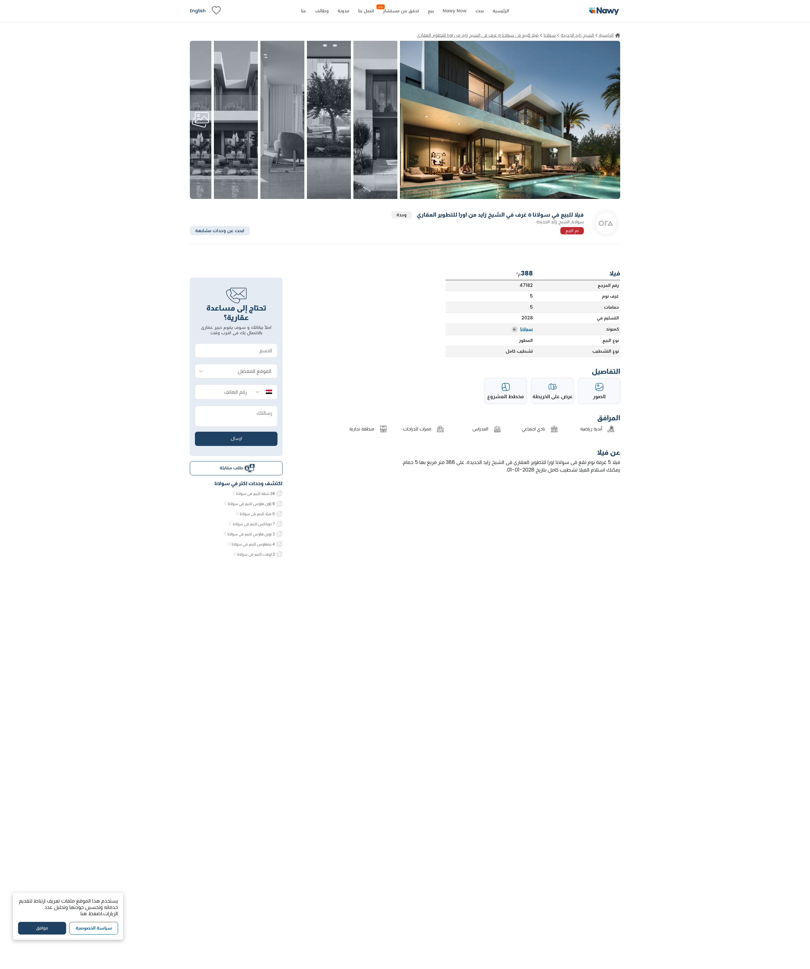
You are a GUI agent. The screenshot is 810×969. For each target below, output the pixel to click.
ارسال (236, 438)
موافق (42, 928)
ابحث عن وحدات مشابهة (219, 230)
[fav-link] (216, 11)
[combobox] (242, 371)
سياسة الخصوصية (94, 928)
